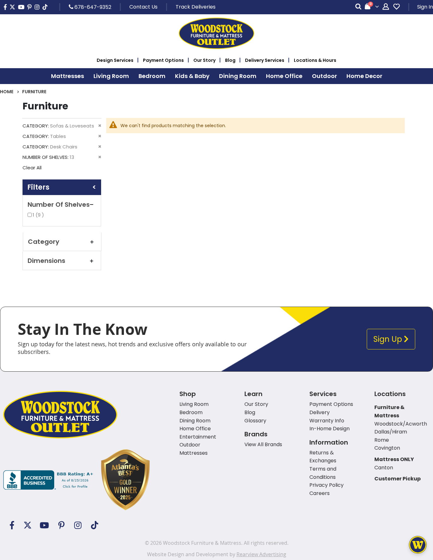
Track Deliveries (196, 6)
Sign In (425, 6)
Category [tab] (43, 241)
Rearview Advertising (261, 554)
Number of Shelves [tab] (59, 204)
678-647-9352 (92, 7)
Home (6, 91)
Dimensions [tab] (46, 260)
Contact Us (143, 6)
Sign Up (388, 339)
